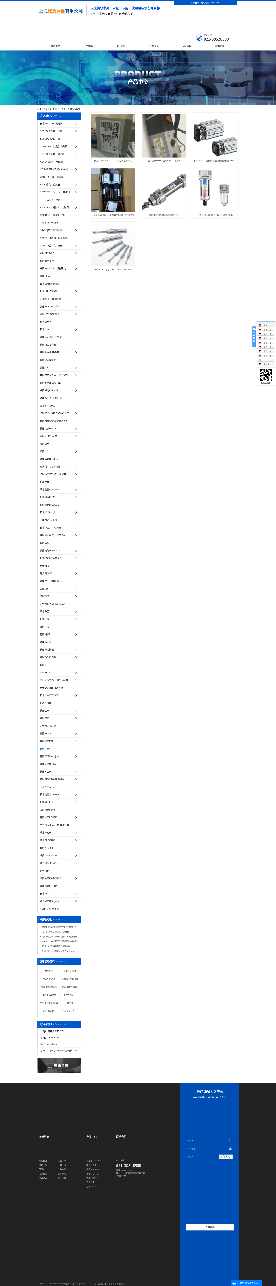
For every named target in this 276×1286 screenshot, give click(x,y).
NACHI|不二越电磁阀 (51, 230)
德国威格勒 (45, 634)
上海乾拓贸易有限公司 (115, 1284)
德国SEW (45, 276)
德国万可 (44, 718)
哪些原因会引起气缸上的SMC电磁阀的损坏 (60, 936)
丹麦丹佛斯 (45, 703)
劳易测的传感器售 (70, 987)
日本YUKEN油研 (48, 291)
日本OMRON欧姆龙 (50, 284)
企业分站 (195, 3)
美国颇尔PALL (47, 741)
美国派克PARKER (49, 390)
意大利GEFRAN (48, 863)
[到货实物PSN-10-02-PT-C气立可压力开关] (113, 136)
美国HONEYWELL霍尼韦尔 (54, 474)
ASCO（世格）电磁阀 (51, 162)
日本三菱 (44, 619)
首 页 (55, 109)
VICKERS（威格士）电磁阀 (54, 207)
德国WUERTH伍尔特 (51, 581)
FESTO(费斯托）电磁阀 (52, 154)
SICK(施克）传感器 (50, 184)
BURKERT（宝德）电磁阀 (53, 146)
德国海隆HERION (49, 459)
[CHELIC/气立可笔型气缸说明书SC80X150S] (113, 244)
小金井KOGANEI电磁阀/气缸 (54, 238)
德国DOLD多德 (48, 360)
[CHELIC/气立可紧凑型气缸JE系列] (164, 190)
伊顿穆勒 (44, 871)
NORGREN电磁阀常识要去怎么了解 (58, 951)
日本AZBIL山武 (48, 512)
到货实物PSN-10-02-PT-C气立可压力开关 (113, 161)
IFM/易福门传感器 (49, 223)
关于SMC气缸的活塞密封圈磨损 (56, 932)
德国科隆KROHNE (49, 886)
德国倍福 (44, 543)
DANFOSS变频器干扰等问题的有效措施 (60, 941)
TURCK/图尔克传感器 (51, 245)
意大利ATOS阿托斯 (50, 466)
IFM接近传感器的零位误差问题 (56, 946)
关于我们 (121, 46)
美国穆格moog (47, 810)
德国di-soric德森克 (49, 352)
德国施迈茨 (45, 642)
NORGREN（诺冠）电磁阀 (54, 169)
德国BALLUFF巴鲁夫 (51, 337)
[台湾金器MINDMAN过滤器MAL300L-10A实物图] (113, 190)
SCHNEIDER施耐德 (50, 299)
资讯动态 (187, 46)
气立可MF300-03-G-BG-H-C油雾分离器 (215, 215)
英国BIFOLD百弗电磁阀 (52, 779)
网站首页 (55, 46)
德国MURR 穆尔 (48, 436)
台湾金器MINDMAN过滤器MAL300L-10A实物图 (113, 215)
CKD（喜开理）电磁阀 (51, 177)
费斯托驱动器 (49, 979)
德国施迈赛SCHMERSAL (53, 535)
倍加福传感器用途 (70, 979)
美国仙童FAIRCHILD (50, 878)
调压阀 (70, 1003)
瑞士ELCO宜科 (47, 840)
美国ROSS (45, 733)
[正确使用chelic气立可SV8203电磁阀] (164, 136)
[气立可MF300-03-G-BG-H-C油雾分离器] (215, 190)
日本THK (44, 329)
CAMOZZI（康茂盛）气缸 (53, 215)
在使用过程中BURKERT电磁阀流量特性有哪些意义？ (60, 927)
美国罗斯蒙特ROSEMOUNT (54, 413)
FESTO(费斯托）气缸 (51, 131)
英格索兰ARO (47, 787)
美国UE (44, 588)
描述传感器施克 (49, 995)
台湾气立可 (75, 109)
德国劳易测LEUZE (49, 505)
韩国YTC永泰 (47, 848)
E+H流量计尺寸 (70, 1011)
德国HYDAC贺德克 (50, 314)
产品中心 (88, 46)
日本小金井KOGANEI (51, 527)
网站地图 (205, 3)
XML (218, 3)
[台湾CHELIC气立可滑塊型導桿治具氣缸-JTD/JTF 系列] (215, 136)
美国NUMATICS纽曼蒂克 (53, 268)
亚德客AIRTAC (47, 406)
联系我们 (220, 46)
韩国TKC (44, 627)
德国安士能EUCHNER (51, 383)
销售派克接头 (49, 1011)
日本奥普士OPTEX (49, 794)
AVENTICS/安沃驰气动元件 (54, 680)
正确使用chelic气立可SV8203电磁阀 (164, 161)
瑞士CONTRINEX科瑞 (51, 688)
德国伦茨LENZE (48, 817)
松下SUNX (45, 322)
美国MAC (45, 367)
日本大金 (44, 482)
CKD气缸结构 (70, 971)
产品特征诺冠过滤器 (49, 1003)
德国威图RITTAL (48, 764)
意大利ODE (46, 573)
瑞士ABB (44, 566)
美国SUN (45, 444)
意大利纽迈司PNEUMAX (52, 604)
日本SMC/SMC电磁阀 (51, 123)
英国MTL (44, 451)
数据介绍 (49, 971)
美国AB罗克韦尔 (48, 520)
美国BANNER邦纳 (49, 306)
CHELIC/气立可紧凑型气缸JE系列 (164, 215)
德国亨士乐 (45, 771)
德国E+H (44, 665)
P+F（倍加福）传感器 (51, 200)
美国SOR (45, 596)
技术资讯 (154, 46)
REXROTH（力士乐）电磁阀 (55, 192)
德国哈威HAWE (48, 428)
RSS (212, 3)
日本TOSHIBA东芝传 (51, 558)
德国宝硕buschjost (49, 756)
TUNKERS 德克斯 (49, 909)
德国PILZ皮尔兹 (48, 345)
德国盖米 (44, 710)
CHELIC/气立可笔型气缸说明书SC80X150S (113, 269)
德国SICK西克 (47, 253)
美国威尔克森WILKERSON (54, 375)
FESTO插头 (69, 995)
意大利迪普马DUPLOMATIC (54, 825)
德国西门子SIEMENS (51, 398)
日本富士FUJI (47, 802)
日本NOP (45, 893)
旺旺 (265, 360)
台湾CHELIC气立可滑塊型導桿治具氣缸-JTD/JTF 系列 (215, 161)
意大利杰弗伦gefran (50, 901)
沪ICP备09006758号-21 (83, 1284)
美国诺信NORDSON (50, 550)
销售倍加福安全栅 (49, 987)
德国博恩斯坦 (47, 649)
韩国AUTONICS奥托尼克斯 (54, 421)
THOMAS (45, 672)
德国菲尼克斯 (47, 261)
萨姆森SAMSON (48, 855)
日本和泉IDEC (47, 497)
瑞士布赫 (44, 611)
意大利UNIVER (48, 726)
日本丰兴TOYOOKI (50, 695)
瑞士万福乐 (45, 832)
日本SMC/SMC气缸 (50, 139)
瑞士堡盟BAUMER (49, 489)
